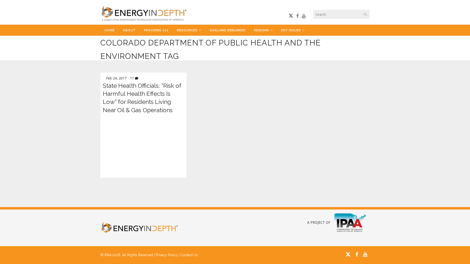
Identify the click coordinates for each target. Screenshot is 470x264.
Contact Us (189, 255)
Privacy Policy (167, 255)
